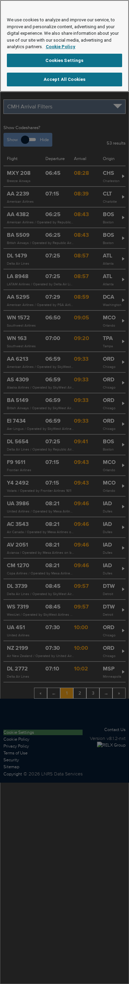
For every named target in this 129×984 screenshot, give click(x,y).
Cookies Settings (64, 60)
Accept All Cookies (64, 79)
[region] (64, 46)
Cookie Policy (60, 46)
